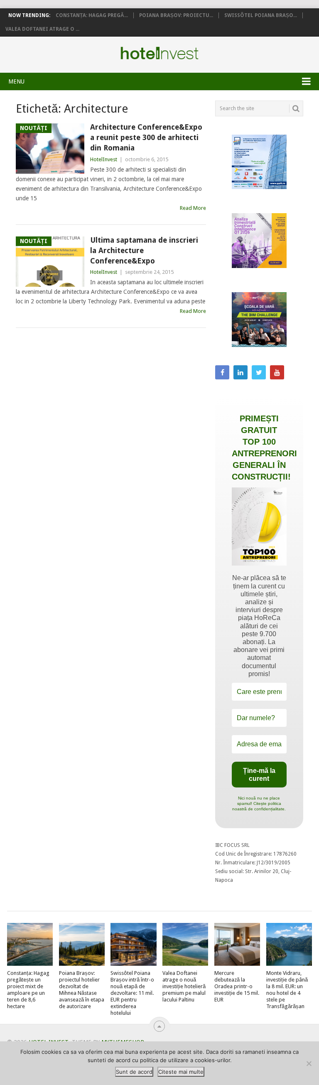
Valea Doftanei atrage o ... (42, 29)
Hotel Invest (159, 53)
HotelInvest (103, 159)
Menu (16, 81)
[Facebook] (222, 372)
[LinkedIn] (240, 372)
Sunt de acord (134, 1071)
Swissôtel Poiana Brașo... (260, 15)
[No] (308, 1063)
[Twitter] (259, 372)
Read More (193, 208)
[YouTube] (277, 372)
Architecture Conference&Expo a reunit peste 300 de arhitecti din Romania (146, 137)
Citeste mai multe (181, 1071)
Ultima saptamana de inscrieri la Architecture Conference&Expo (144, 250)
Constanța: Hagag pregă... (92, 15)
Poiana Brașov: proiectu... (176, 15)
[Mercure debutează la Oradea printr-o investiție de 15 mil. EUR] (237, 944)
